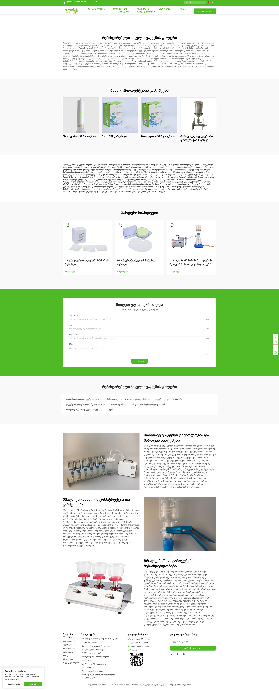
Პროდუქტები (142, 9)
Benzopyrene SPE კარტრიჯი (158, 136)
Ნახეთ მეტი (70, 272)
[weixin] (275, 352)
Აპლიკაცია (123, 12)
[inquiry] (275, 336)
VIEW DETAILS (80, 115)
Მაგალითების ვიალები (92, 671)
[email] (275, 347)
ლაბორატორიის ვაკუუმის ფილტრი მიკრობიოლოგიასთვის (138, 404)
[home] (71, 11)
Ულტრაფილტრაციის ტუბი (94, 664)
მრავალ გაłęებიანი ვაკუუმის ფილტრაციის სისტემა (89, 409)
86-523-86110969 (141, 643)
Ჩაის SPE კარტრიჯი (114, 136)
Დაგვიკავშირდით (146, 12)
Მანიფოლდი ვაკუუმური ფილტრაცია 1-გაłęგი (196, 138)
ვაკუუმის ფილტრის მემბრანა (168, 399)
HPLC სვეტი (86, 660)
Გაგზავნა (139, 361)
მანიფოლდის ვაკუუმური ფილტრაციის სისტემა (128, 399)
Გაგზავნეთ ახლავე (193, 648)
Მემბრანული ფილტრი (92, 653)
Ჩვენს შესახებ (120, 9)
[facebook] (177, 654)
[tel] (275, 341)
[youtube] (172, 654)
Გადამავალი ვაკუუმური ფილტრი (97, 646)
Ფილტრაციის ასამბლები (93, 650)
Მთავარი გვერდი (96, 9)
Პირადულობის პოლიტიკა (179, 685)
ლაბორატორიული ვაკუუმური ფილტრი (84, 399)
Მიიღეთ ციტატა (205, 11)
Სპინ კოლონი (88, 668)
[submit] (203, 2)
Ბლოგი (182, 9)
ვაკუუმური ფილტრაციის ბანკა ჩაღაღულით (86, 404)
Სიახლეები (164, 9)
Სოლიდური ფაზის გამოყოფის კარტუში (100, 639)
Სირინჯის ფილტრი (90, 642)
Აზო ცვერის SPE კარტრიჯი (80, 136)
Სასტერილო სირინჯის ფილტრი (96, 657)
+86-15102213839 (90, 2)
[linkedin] (183, 654)
